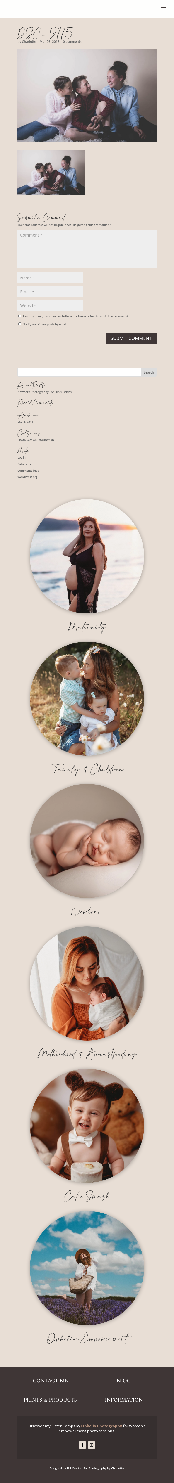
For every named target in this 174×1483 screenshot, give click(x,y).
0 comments (72, 41)
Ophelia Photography (101, 1426)
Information (124, 1400)
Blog (124, 1381)
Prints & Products (50, 1400)
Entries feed (25, 464)
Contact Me (50, 1381)
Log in (21, 457)
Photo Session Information (35, 440)
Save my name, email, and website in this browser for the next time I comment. (76, 316)
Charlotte (29, 41)
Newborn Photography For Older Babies (44, 392)
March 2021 (25, 422)
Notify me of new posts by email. (45, 324)
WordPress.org (27, 477)
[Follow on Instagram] (91, 1445)
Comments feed (28, 470)
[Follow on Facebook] (82, 1445)
